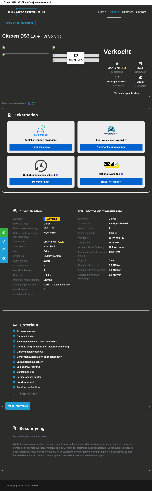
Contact (141, 12)
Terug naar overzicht (20, 22)
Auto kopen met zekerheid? (111, 140)
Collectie (114, 12)
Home (102, 12)
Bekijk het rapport (111, 182)
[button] (126, 93)
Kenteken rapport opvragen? (40, 140)
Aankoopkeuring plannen (111, 147)
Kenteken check (41, 147)
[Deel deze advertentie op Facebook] (30, 103)
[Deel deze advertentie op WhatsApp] (33, 103)
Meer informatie (41, 182)
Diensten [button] (128, 12)
